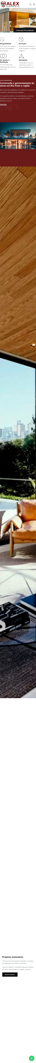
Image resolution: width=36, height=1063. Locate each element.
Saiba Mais (3, 104)
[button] (31, 1058)
